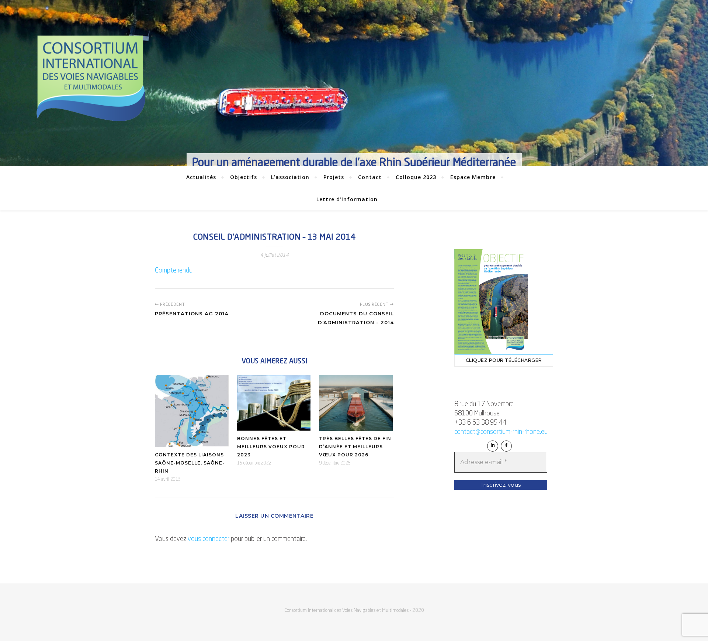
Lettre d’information (347, 199)
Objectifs (243, 177)
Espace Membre (473, 177)
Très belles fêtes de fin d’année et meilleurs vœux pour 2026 (355, 446)
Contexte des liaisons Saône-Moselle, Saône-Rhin (190, 463)
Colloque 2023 (416, 177)
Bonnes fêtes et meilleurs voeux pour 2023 (271, 446)
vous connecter (208, 539)
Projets (333, 177)
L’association (290, 177)
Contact (370, 177)
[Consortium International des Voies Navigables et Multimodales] (90, 78)
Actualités (201, 177)
